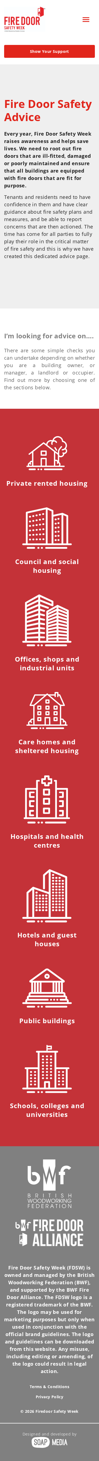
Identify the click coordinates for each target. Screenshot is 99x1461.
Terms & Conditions (49, 1386)
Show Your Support (49, 51)
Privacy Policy (50, 1396)
